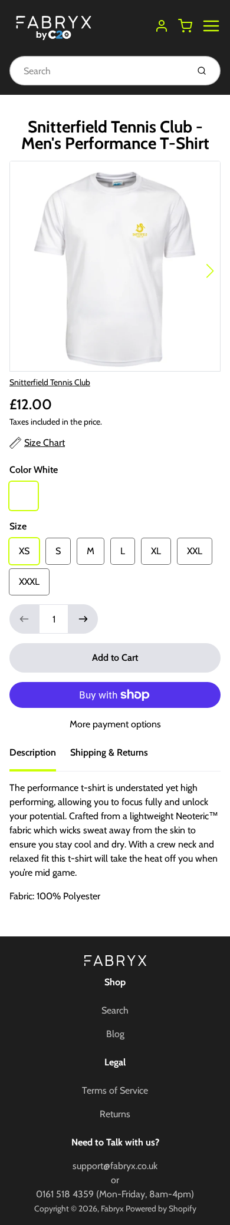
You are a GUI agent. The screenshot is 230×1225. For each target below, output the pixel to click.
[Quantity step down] (24, 619)
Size (18, 526)
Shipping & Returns (109, 752)
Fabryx (112, 1208)
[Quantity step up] (83, 619)
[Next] (210, 271)
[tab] (39, 756)
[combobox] (97, 70)
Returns (115, 1114)
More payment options (115, 724)
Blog (115, 1033)
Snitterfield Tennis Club (49, 382)
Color (33, 469)
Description (32, 752)
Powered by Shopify (161, 1208)
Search (115, 1010)
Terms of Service (115, 1090)
